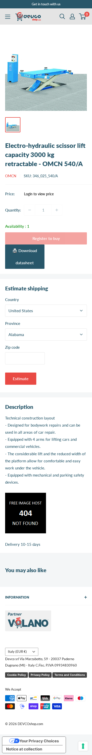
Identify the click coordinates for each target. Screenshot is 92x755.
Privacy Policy (40, 675)
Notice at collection (24, 749)
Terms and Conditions (69, 675)
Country (12, 299)
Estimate (21, 378)
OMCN (10, 176)
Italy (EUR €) (17, 651)
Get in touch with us (46, 4)
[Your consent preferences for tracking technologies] (83, 746)
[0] (82, 16)
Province (12, 323)
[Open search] (62, 16)
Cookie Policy (16, 675)
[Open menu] (7, 17)
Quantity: (13, 210)
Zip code (12, 347)
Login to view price (39, 194)
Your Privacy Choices (39, 741)
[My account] (72, 16)
